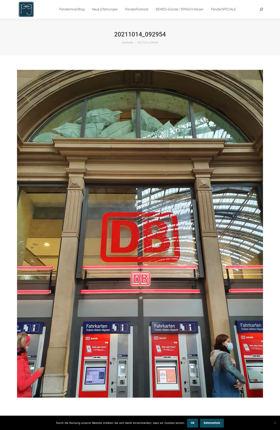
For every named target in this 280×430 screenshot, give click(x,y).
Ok (192, 422)
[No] (275, 423)
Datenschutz (212, 422)
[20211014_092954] (140, 234)
